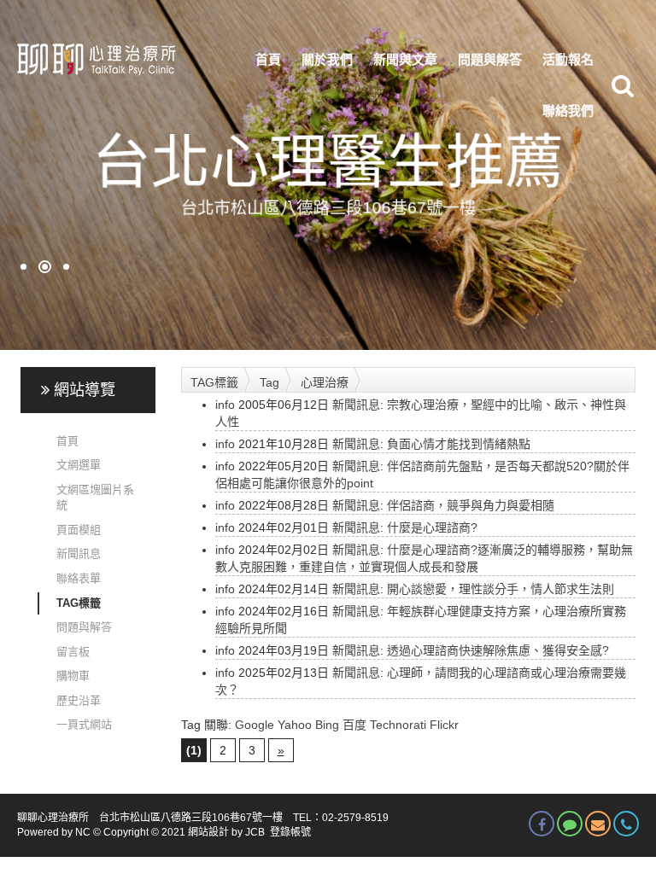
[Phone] (626, 823)
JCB (255, 832)
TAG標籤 (78, 603)
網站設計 (208, 832)
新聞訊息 (78, 553)
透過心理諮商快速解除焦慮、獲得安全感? (498, 650)
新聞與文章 (405, 59)
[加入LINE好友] (570, 823)
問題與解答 (490, 59)
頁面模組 (78, 529)
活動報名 (568, 59)
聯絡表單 (78, 578)
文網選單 (78, 464)
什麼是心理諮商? (432, 527)
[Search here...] (622, 85)
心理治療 (324, 382)
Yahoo (295, 724)
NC (83, 832)
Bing (327, 724)
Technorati (398, 724)
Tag (269, 382)
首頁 (268, 59)
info (225, 404)
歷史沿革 (78, 700)
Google (254, 724)
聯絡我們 (568, 110)
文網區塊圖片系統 (95, 497)
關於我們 (327, 59)
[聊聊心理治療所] (95, 59)
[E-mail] (598, 823)
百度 (354, 724)
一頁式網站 (84, 724)
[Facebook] (541, 823)
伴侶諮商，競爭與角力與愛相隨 (470, 505)
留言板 (73, 651)
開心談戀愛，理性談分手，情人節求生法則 (500, 589)
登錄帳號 (290, 832)
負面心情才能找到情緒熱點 (458, 444)
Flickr (444, 724)
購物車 (73, 675)
